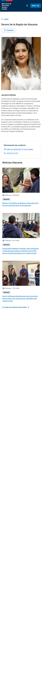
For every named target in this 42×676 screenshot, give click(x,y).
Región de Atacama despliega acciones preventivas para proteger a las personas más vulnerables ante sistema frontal (20, 298)
